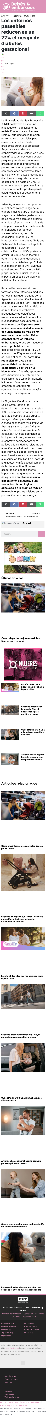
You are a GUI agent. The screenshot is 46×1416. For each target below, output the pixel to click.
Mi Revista (28, 1333)
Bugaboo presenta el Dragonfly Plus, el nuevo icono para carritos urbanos (31, 710)
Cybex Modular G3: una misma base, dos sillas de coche (33, 732)
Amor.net (8, 1382)
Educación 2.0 (7, 1323)
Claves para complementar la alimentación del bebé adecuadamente (22, 1225)
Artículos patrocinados (11, 1314)
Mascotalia (29, 1323)
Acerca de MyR (29, 1317)
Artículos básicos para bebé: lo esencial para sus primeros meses (32, 757)
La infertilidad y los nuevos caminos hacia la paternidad (32, 687)
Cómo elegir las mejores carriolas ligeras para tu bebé (20, 639)
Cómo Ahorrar (30, 1326)
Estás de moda (11, 1379)
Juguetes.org (7, 1333)
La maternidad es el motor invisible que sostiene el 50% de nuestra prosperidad (21, 1288)
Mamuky (8, 1391)
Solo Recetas (10, 1376)
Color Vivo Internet (12, 1348)
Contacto (16, 1317)
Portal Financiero (31, 1330)
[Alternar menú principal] (40, 6)
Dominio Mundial (8, 1326)
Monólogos (6, 1336)
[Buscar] (41, 534)
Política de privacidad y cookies (13, 1405)
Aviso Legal (36, 1402)
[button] (23, 1363)
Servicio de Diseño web (34, 1314)
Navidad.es (6, 1330)
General (6, 16)
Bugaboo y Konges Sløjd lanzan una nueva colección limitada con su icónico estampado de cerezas (22, 919)
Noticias (17, 16)
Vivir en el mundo (11, 1397)
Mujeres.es (9, 1394)
